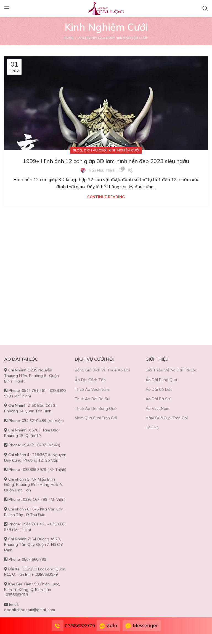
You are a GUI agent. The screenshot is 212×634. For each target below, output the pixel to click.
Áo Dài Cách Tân (90, 379)
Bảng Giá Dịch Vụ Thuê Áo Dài (102, 370)
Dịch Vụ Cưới (95, 150)
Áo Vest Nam (157, 408)
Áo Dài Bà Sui (158, 398)
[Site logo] (106, 8)
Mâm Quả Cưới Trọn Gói (96, 417)
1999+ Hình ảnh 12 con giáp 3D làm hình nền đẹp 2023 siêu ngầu (106, 161)
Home (68, 38)
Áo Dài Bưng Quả (161, 379)
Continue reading (106, 197)
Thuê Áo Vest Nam (92, 389)
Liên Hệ (152, 427)
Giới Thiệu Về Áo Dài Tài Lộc (171, 370)
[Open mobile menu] (6, 8)
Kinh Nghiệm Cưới (123, 150)
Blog (77, 150)
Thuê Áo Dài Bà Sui (92, 398)
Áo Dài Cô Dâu (159, 389)
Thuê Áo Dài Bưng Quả (95, 408)
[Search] (205, 8)
